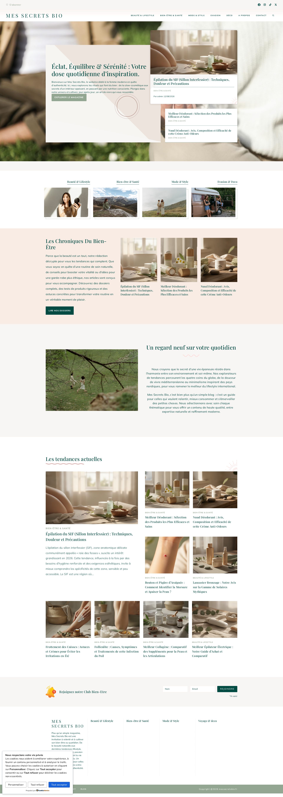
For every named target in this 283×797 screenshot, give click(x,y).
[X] (275, 4)
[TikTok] (270, 4)
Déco (230, 15)
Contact (261, 15)
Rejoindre (227, 689)
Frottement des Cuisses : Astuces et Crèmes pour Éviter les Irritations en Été (68, 651)
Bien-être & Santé (171, 15)
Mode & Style (196, 15)
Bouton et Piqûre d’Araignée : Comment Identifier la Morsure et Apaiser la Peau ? (166, 587)
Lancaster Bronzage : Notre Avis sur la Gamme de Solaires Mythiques (214, 587)
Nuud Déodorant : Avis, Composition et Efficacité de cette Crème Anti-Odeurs (199, 132)
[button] (273, 15)
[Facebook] (259, 4)
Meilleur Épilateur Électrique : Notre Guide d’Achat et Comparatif (212, 651)
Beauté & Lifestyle (142, 15)
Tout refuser (37, 784)
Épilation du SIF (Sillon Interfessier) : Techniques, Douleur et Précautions (191, 81)
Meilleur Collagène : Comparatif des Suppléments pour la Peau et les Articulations (165, 651)
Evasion (216, 15)
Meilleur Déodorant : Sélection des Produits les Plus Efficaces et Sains (199, 115)
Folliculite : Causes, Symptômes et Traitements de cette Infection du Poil (116, 651)
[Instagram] (264, 4)
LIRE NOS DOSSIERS (60, 310)
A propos (244, 15)
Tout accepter (59, 784)
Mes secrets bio (34, 15)
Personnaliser (16, 784)
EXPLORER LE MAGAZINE (69, 97)
